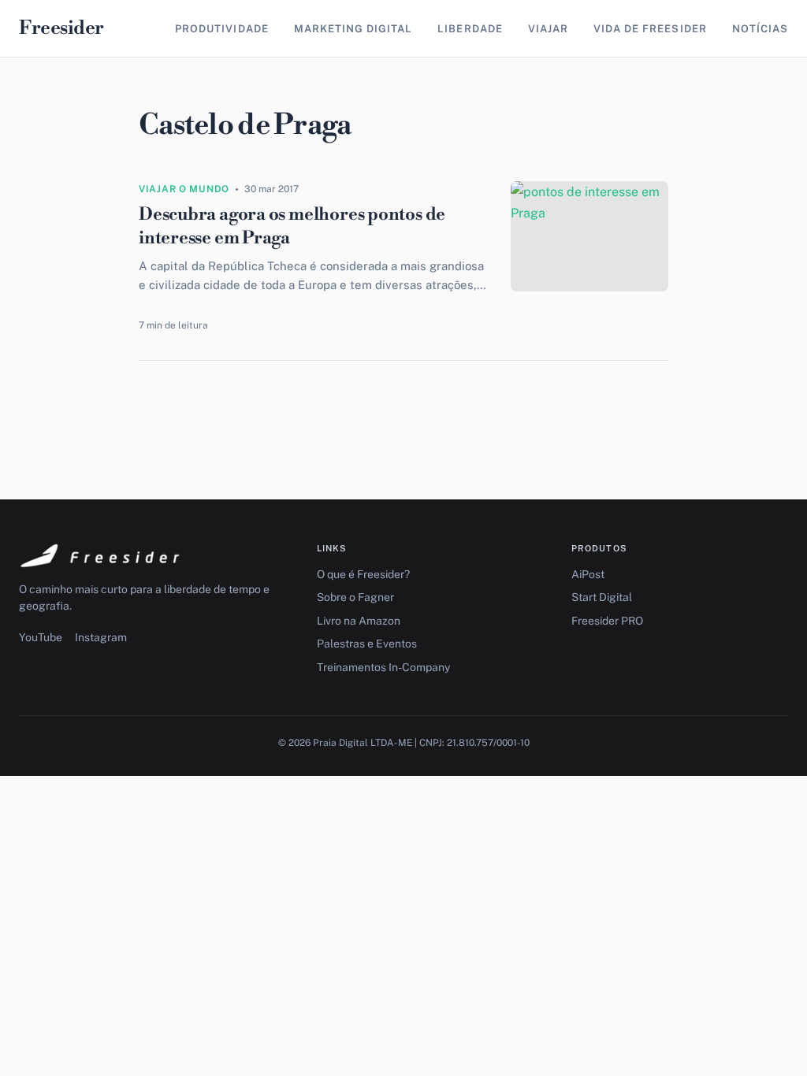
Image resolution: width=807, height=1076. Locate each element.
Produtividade (222, 29)
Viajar (548, 29)
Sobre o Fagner (355, 597)
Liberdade (469, 29)
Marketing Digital (353, 29)
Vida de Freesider (650, 29)
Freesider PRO (607, 620)
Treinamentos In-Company (383, 667)
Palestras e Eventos (367, 643)
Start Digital (601, 597)
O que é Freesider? (363, 574)
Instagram (101, 637)
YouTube (40, 637)
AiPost (587, 574)
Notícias (760, 29)
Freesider (61, 28)
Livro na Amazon (358, 620)
